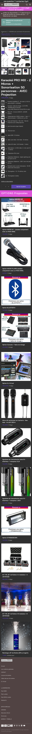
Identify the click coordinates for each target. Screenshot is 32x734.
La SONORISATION (5, 688)
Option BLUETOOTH (8, 308)
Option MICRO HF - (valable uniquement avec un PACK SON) (15, 230)
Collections (4, 31)
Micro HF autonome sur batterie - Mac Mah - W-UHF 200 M (15, 421)
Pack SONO (4, 691)
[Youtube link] (24, 725)
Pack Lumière (4, 694)
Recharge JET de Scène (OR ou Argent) (15, 653)
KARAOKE (3, 709)
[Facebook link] (14, 725)
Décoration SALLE (5, 713)
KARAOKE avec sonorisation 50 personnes (19, 31)
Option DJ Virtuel (8, 383)
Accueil (3, 666)
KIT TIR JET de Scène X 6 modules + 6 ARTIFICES (15, 615)
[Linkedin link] (21, 725)
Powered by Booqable (6, 731)
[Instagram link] (16, 725)
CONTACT (3, 672)
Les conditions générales (7, 669)
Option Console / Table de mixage (13, 345)
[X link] (19, 725)
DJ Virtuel (3, 681)
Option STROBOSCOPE (9, 538)
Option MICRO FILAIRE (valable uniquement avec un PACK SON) (12, 269)
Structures (3, 716)
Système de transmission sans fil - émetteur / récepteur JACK (14, 499)
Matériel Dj (3, 700)
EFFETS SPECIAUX (5, 706)
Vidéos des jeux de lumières (8, 678)
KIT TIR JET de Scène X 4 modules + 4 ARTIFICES (15, 576)
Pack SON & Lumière (6, 697)
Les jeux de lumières (6, 675)
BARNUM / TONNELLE (6, 719)
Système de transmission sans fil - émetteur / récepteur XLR (14, 460)
